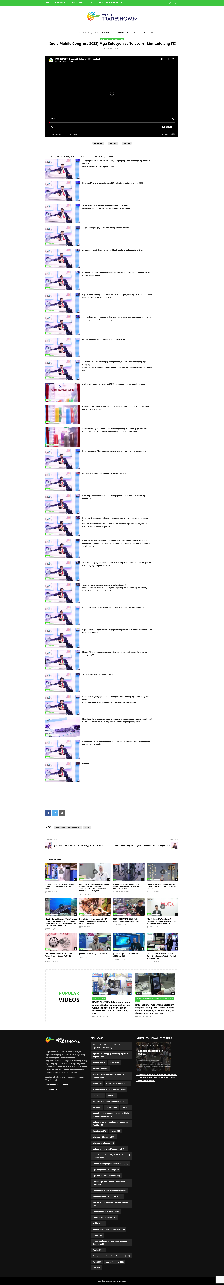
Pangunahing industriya (105, 1217)
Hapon (98, 1095)
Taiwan (97, 1235)
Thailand (98, 1250)
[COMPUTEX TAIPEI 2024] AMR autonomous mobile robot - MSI (126, 920)
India (87, 827)
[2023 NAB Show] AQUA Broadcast (93, 954)
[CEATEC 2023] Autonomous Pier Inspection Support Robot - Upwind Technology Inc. (161, 956)
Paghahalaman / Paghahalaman (107, 1196)
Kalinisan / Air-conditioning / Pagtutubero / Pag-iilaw (110, 1123)
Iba (111, 1095)
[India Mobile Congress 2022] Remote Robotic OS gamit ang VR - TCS (142, 845)
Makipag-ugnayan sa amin (111, 3)
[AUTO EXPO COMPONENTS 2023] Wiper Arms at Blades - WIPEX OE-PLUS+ (59, 956)
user (96, 1016)
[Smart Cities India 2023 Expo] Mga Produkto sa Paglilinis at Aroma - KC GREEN (60, 886)
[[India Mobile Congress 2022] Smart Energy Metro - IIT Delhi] (49, 845)
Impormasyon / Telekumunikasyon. (68, 827)
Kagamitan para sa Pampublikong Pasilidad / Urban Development (111, 1114)
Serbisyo (98, 1223)
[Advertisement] (112, 796)
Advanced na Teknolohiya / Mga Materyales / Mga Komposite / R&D (111, 1046)
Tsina (97, 1262)
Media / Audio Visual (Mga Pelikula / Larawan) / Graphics (111, 1156)
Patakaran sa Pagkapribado (57, 1085)
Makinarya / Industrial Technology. (109, 1149)
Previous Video (52, 839)
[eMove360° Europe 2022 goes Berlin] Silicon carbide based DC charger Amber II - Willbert (128, 886)
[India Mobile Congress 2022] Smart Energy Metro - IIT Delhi (78, 845)
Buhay (114, 1063)
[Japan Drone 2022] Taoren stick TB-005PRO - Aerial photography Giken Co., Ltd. (161, 886)
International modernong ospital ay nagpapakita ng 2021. (154, 998)
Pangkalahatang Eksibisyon (106, 1211)
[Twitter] (170, 3)
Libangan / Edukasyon (104, 1137)
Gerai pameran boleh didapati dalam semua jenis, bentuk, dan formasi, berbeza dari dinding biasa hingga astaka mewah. (156, 1078)
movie (121, 39)
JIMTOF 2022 (96, 998)
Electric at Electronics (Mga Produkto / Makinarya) (108, 1075)
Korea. (116, 1131)
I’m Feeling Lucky (53, 1089)
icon (61, 871)
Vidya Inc (122, 1281)
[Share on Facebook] (48, 813)
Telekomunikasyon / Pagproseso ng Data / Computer (110, 1242)
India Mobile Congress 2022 (88, 33)
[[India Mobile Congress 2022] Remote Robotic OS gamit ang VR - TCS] (175, 845)
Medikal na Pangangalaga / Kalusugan (110, 1164)
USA (97, 1268)
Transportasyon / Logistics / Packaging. (111, 1256)
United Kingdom (115, 1262)
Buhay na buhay (100, 1068)
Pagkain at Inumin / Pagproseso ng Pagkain (110, 1203)
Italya (126, 1107)
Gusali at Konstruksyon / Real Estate (109, 1089)
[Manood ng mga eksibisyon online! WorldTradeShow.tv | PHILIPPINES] (112, 16)
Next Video (174, 839)
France (97, 1083)
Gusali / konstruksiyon (117, 1083)
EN (92, 3)
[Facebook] (164, 3)
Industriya (60, 3)
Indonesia (111, 1107)
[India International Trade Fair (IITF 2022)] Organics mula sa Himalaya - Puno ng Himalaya (93, 921)
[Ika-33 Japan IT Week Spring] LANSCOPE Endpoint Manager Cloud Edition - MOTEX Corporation (161, 921)
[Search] (175, 3)
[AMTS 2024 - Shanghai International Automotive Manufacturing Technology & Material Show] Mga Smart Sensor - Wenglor (94, 887)
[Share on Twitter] (55, 813)
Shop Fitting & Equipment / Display (109, 1229)
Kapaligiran (99, 1131)
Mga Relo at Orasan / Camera (106, 1176)
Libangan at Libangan (103, 1143)
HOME (48, 3)
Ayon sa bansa (78, 3)
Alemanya (99, 1063)
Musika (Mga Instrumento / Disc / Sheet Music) (109, 1183)
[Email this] (62, 813)
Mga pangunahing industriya (106, 1169)
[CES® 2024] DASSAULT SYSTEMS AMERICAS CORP (126, 955)
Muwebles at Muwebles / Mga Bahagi (109, 1190)
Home (73, 33)
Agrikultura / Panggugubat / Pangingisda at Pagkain (110, 1055)
